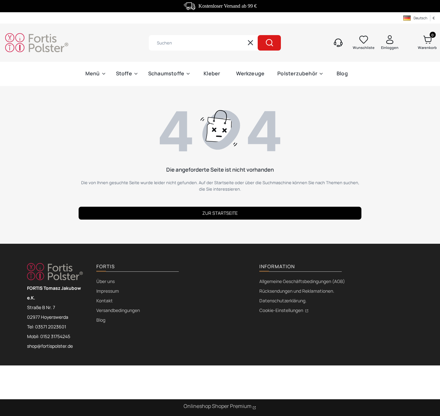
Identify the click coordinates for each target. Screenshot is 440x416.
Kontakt (104, 301)
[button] (269, 43)
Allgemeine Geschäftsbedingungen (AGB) (302, 281)
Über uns (105, 281)
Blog (100, 320)
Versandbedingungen (118, 310)
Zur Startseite (220, 213)
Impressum (107, 291)
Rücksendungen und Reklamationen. (296, 291)
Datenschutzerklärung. (283, 301)
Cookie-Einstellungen (281, 310)
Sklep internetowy (220, 407)
